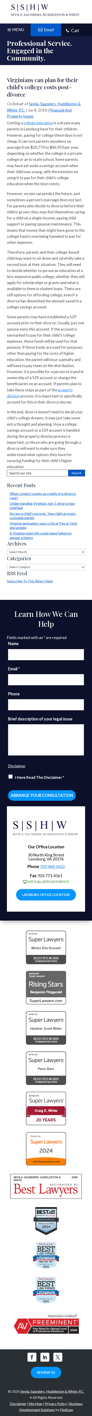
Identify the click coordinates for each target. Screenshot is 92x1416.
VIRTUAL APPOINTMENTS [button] (48, 882)
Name (13, 643)
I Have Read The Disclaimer (39, 777)
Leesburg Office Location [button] (46, 895)
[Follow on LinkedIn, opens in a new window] (44, 1357)
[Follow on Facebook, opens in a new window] (31, 1357)
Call (75, 30)
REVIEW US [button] (46, 1372)
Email (14, 668)
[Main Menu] (15, 30)
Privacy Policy (56, 1403)
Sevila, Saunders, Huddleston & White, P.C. (52, 1391)
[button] (87, 1383)
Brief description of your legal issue (40, 718)
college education (38, 123)
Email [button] (49, 29)
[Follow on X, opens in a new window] (57, 1357)
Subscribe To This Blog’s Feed (30, 581)
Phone (14, 693)
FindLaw (66, 1410)
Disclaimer (17, 766)
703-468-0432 (52, 866)
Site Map (35, 1403)
